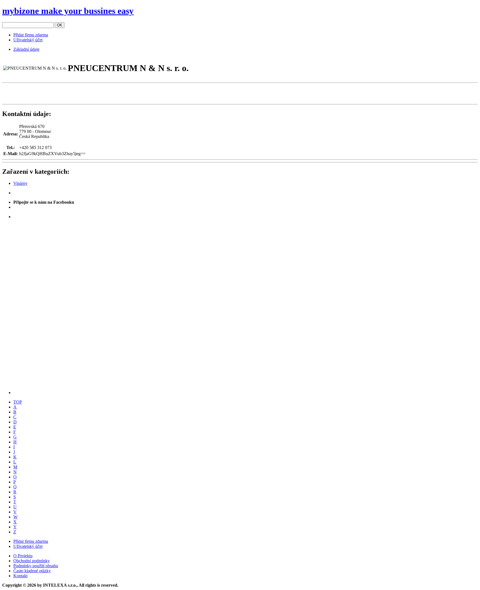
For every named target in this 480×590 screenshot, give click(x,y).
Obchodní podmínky (31, 560)
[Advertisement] (67, 93)
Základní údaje (26, 49)
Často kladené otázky (32, 570)
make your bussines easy (68, 11)
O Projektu (22, 555)
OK (59, 25)
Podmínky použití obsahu (35, 565)
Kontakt (20, 575)
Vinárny (20, 183)
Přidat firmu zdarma (30, 34)
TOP (17, 402)
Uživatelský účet (27, 39)
